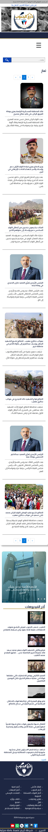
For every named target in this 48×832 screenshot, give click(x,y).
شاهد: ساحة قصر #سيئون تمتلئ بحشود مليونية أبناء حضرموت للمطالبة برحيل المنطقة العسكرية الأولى (24, 752)
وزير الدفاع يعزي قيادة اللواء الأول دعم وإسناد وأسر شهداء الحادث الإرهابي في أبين (25, 169)
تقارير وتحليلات (35, 799)
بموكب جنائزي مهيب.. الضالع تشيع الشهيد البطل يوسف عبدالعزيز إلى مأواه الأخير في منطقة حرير (24, 343)
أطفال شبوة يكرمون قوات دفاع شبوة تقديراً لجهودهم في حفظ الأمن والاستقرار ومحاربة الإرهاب (25, 726)
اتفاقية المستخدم (12, 808)
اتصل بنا (15, 5)
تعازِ (39, 802)
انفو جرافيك (14, 805)
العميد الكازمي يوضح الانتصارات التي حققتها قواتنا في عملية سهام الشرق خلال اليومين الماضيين (26, 678)
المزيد (43, 760)
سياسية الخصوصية (33, 808)
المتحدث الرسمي (13, 793)
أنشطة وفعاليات (34, 805)
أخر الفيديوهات (35, 606)
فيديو (17, 802)
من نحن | (32, 5)
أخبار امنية (16, 787)
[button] (44, 599)
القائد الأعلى (36, 787)
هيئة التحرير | (23, 5)
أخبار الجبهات (14, 790)
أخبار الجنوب (36, 790)
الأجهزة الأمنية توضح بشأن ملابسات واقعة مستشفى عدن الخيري (22, 589)
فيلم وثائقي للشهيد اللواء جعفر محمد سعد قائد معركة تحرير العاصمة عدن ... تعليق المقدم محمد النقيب (24, 652)
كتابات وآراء (15, 799)
